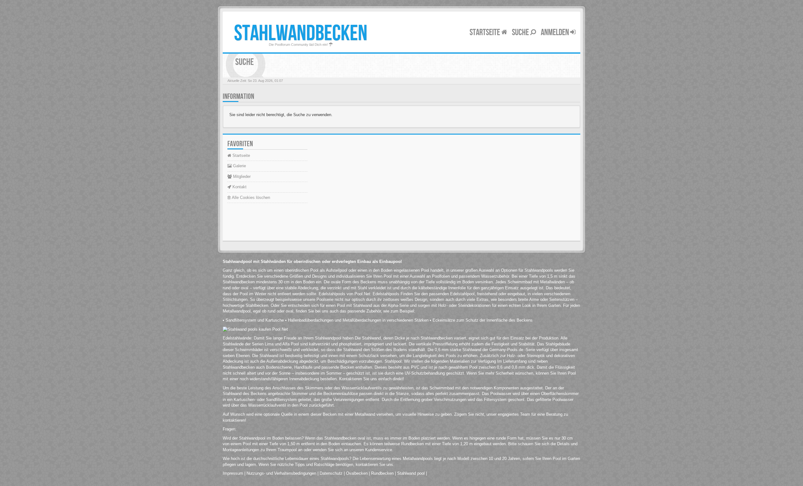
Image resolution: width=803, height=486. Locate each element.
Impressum (233, 473)
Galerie (239, 165)
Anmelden (555, 32)
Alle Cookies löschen (250, 197)
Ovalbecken (357, 473)
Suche (521, 32)
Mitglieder (241, 176)
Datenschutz (331, 473)
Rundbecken (382, 473)
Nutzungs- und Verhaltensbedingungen (281, 473)
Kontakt (239, 186)
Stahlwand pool (411, 473)
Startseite (485, 32)
